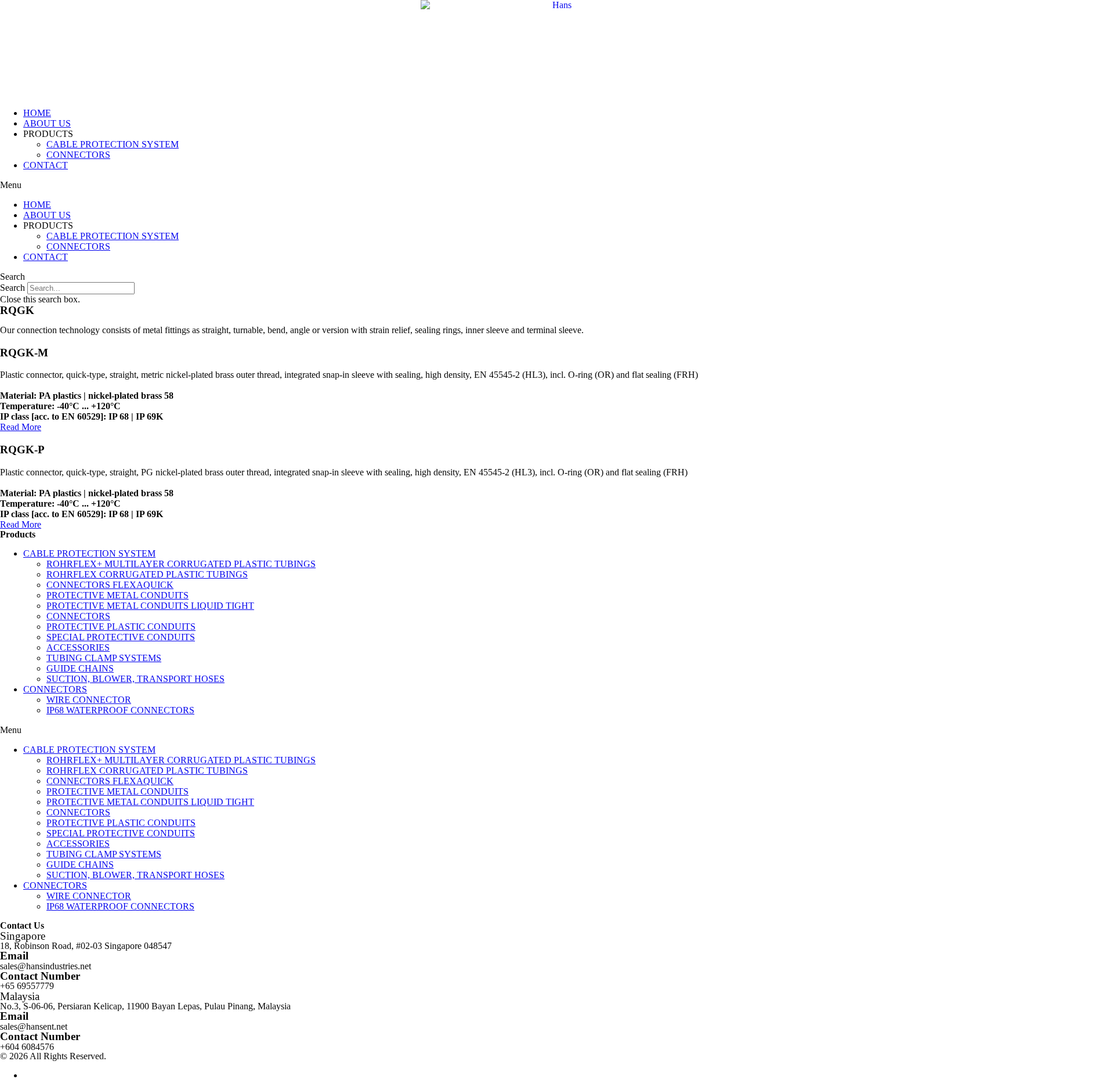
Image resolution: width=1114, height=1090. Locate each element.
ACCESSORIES (78, 647)
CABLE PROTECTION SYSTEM (112, 144)
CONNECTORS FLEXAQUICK (109, 585)
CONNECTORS (78, 155)
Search (12, 288)
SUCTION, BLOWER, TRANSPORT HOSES (135, 679)
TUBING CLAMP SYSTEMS (103, 658)
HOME (37, 113)
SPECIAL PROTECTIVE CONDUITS (120, 637)
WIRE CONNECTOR (88, 700)
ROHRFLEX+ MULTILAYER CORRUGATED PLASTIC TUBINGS (181, 564)
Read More (20, 427)
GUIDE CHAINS (80, 668)
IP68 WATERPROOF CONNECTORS (120, 710)
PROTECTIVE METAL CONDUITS (117, 595)
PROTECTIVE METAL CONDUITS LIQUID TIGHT (150, 606)
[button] (557, 185)
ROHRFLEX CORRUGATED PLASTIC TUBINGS (147, 574)
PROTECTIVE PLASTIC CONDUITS (121, 626)
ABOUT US (47, 123)
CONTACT (45, 165)
